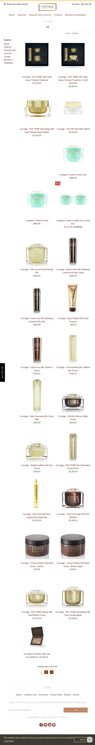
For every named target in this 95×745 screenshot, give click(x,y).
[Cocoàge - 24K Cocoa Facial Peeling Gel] (37, 249)
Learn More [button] (9, 741)
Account (75, 4)
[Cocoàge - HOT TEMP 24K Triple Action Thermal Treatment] (37, 56)
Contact (58, 15)
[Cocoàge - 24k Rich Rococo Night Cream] (73, 396)
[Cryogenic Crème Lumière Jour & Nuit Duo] (73, 200)
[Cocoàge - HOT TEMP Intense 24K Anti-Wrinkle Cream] (37, 591)
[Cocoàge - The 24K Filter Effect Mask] (73, 108)
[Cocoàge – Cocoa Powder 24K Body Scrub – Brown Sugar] (73, 542)
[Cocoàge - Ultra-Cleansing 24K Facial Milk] (37, 396)
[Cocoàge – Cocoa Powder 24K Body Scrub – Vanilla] (37, 542)
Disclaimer (43, 695)
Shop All (22, 15)
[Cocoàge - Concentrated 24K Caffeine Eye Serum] (73, 347)
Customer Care (30, 695)
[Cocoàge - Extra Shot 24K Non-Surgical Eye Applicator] (37, 493)
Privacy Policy (56, 695)
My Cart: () (86, 4)
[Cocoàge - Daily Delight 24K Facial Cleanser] (73, 298)
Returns (67, 695)
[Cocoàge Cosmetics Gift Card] (37, 637)
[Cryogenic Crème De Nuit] (37, 200)
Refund (76, 695)
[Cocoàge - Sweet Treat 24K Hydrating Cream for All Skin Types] (73, 249)
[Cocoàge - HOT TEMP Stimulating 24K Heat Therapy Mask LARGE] (37, 108)
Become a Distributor (75, 15)
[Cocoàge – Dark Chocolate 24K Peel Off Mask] (73, 493)
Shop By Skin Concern (40, 15)
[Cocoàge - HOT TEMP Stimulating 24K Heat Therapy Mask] (73, 591)
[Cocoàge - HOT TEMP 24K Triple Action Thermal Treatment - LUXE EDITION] (73, 56)
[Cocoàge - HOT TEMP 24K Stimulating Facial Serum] (73, 444)
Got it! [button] (82, 740)
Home (12, 15)
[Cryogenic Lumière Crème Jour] (73, 154)
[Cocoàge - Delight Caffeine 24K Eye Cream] (37, 444)
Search (19, 695)
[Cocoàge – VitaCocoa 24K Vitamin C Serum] (37, 347)
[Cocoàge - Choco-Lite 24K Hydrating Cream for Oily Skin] (37, 297)
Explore (7, 40)
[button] (2, 372)
